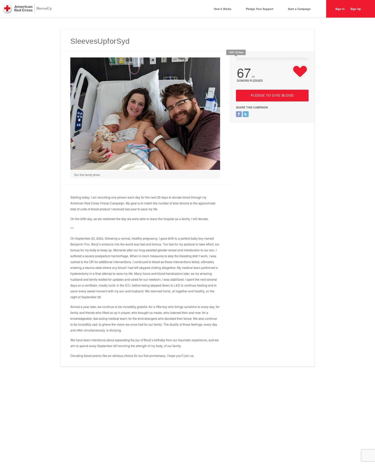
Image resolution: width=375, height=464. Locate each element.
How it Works (222, 9)
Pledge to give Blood (272, 95)
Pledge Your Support (259, 9)
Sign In (340, 9)
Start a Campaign (299, 9)
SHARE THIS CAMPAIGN (252, 107)
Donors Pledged (250, 80)
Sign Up (355, 9)
